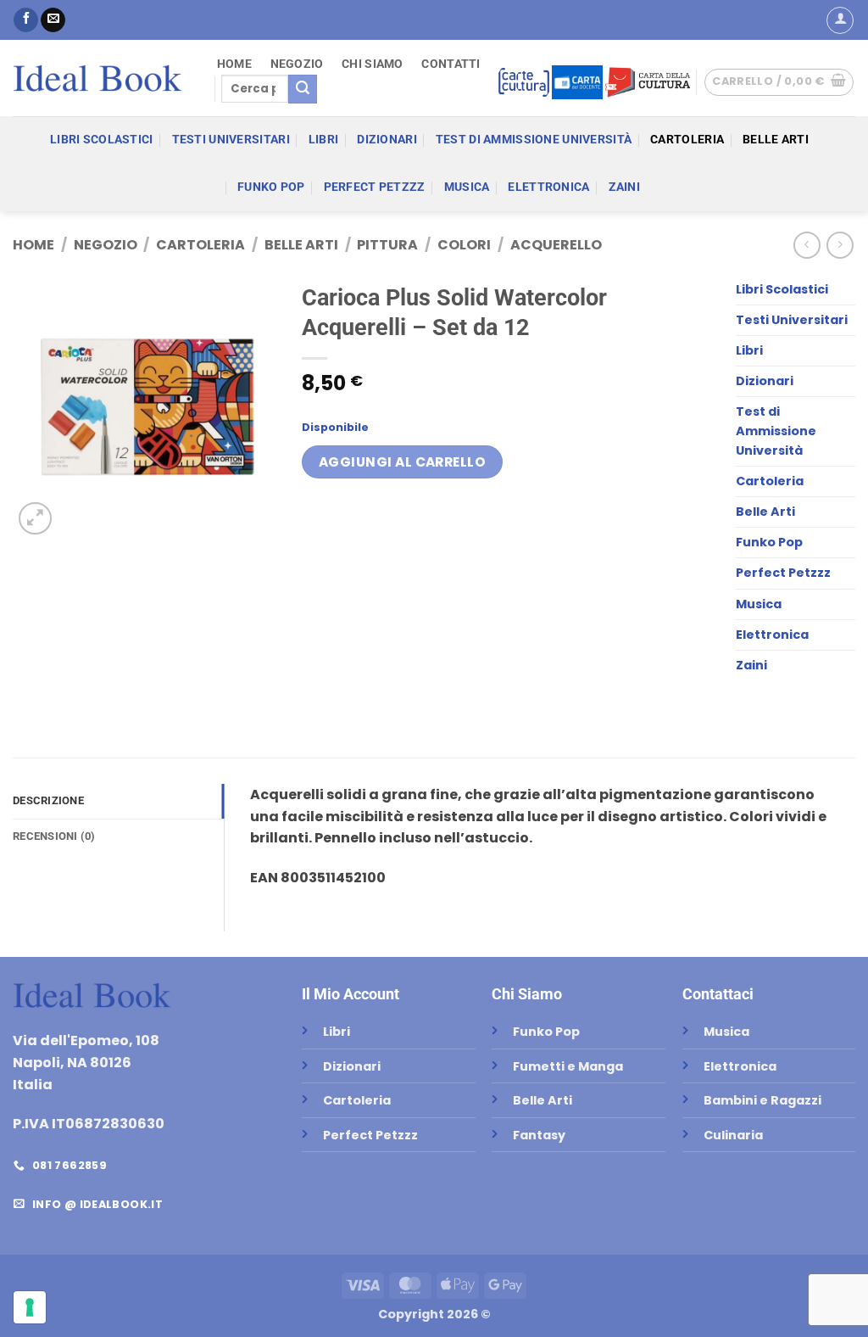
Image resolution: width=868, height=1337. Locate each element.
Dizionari (387, 139)
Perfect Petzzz (375, 187)
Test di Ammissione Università (534, 139)
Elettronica (548, 187)
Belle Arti (776, 139)
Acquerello (556, 245)
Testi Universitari (231, 139)
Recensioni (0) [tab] (54, 836)
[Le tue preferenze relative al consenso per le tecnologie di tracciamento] (30, 1307)
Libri (323, 139)
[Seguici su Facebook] (26, 20)
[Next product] (806, 245)
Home (234, 64)
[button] (840, 20)
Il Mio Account (350, 994)
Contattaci (718, 994)
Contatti (450, 64)
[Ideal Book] (97, 78)
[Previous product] (839, 245)
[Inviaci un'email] (53, 20)
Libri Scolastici (101, 139)
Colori (464, 245)
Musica (467, 187)
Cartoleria (687, 139)
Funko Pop (271, 187)
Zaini (624, 187)
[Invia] (302, 89)
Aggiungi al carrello (402, 462)
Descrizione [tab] (48, 800)
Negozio (297, 64)
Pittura (387, 245)
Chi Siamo (372, 64)
